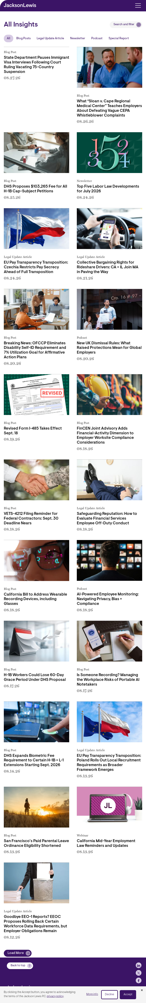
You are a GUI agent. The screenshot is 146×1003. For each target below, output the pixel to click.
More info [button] (92, 994)
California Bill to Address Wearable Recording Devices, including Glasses (35, 599)
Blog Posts (23, 38)
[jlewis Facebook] (138, 980)
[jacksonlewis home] (26, 985)
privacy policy (55, 996)
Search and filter (123, 24)
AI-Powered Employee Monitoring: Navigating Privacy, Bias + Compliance (108, 599)
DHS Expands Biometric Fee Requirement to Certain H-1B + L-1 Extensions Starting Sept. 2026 (34, 760)
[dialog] (73, 994)
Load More (16, 953)
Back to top (18, 965)
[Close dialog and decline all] (142, 990)
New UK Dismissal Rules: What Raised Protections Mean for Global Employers (109, 348)
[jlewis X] (138, 973)
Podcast (96, 38)
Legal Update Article (50, 38)
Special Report (119, 38)
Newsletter (77, 38)
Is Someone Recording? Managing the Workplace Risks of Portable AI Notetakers (108, 680)
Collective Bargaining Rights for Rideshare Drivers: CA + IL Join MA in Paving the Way (107, 267)
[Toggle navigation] (138, 5)
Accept (128, 994)
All (8, 38)
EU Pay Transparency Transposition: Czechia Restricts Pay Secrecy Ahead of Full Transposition (36, 267)
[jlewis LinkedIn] (138, 965)
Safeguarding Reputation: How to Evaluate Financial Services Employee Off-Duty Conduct (107, 518)
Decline (109, 994)
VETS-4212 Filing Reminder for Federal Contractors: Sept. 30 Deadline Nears (31, 518)
